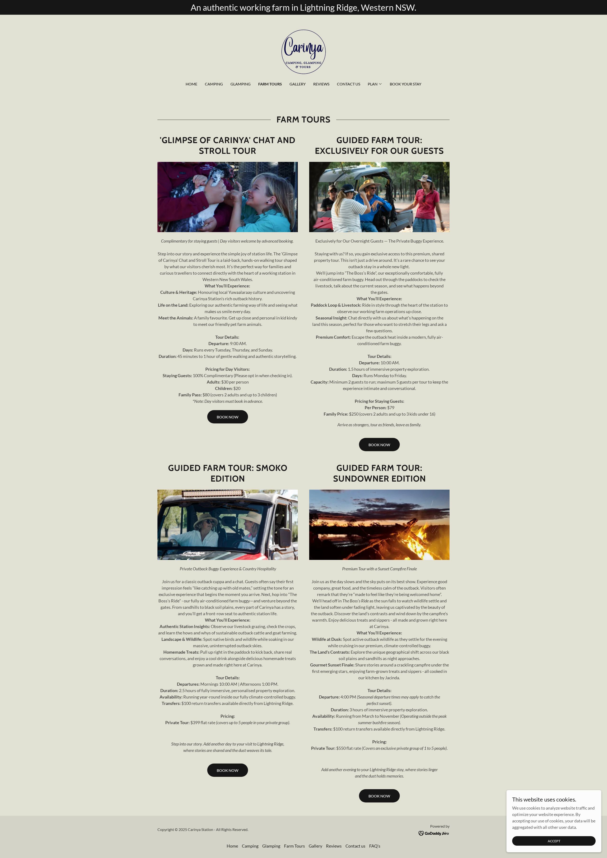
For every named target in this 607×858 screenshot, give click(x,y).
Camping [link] (214, 84)
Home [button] (232, 846)
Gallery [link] (298, 84)
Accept (554, 841)
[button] (375, 84)
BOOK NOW (379, 444)
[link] (303, 51)
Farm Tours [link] (270, 84)
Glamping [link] (240, 84)
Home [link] (191, 84)
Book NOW (228, 417)
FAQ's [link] (374, 846)
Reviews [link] (321, 84)
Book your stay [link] (405, 84)
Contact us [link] (348, 84)
